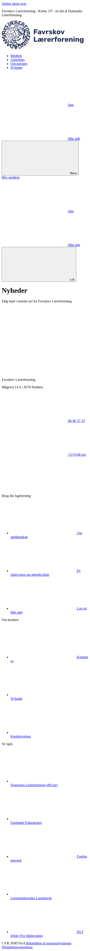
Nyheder (16, 67)
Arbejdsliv (17, 60)
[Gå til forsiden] (45, 48)
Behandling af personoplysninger (48, 943)
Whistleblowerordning (17, 947)
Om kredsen (18, 64)
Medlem (16, 56)
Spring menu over (14, 3)
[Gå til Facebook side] (34, 488)
